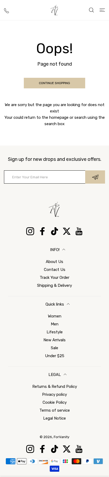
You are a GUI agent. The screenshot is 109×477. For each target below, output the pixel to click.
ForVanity (61, 437)
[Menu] (102, 10)
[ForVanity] (54, 10)
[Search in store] (91, 10)
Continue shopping (54, 83)
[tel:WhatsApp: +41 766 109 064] (6, 10)
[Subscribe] (95, 177)
